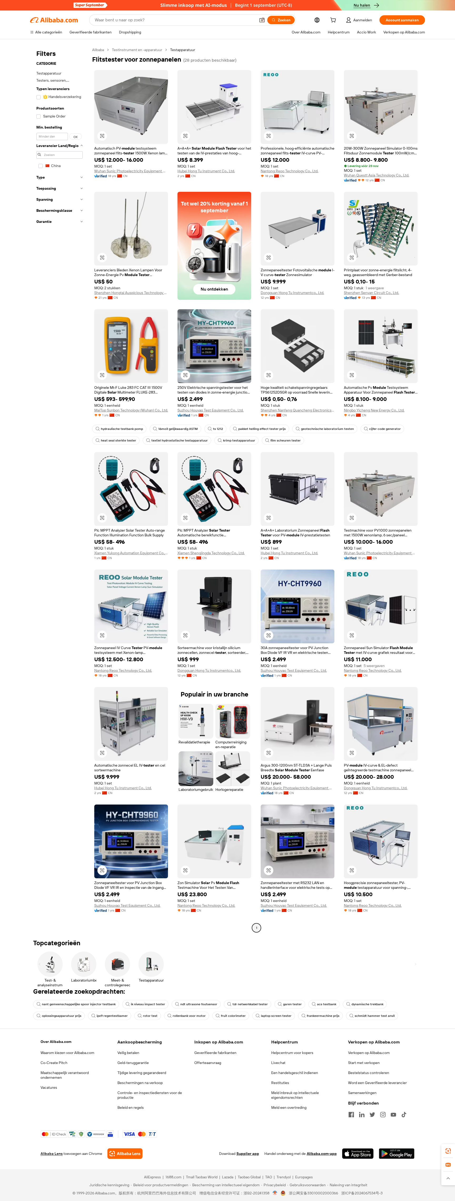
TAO (268, 1177)
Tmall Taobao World (201, 1177)
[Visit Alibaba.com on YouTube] (393, 1114)
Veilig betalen (128, 1053)
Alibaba (98, 50)
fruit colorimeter (233, 1016)
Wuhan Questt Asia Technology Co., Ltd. (376, 175)
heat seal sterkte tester (118, 440)
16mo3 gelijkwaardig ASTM (178, 429)
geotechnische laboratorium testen (327, 429)
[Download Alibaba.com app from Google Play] (396, 1153)
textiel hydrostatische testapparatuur (179, 440)
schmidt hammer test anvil (375, 1016)
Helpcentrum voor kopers (292, 1053)
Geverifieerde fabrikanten (215, 1053)
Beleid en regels (130, 1107)
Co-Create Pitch (54, 1063)
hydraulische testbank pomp (122, 429)
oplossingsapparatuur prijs (61, 1016)
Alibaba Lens (52, 1153)
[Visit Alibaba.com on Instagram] (383, 1114)
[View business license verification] (275, 1193)
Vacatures (49, 1087)
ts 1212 (218, 429)
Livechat (278, 1063)
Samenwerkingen (362, 1093)
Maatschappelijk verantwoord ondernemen (65, 1075)
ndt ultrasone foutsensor (198, 1004)
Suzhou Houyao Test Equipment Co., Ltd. (210, 410)
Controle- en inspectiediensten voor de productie (149, 1095)
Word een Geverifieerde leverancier (377, 1083)
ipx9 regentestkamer (112, 1016)
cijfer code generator (385, 429)
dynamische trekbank (367, 1004)
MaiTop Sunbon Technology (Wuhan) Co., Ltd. (131, 410)
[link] (448, 1151)
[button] (262, 20)
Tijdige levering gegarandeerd (141, 1073)
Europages (304, 1177)
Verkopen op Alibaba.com (369, 1053)
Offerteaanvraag (207, 1063)
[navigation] (59, 489)
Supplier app (247, 1153)
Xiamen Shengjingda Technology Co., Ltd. (211, 553)
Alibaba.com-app (322, 1153)
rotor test (150, 1016)
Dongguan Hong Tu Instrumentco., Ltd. (292, 293)
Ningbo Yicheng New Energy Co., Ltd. (374, 410)
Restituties (280, 1083)
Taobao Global (249, 1177)
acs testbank (326, 1004)
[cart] (334, 21)
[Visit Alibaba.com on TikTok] (404, 1114)
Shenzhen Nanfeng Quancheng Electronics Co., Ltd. (297, 410)
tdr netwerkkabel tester (250, 1004)
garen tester (292, 1004)
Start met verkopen (364, 1063)
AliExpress (152, 1177)
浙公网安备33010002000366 (313, 1193)
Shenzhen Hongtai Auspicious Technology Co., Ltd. (131, 293)
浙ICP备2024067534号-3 (362, 1193)
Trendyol (283, 1177)
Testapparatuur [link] (182, 50)
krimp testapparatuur (239, 440)
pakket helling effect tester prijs (262, 429)
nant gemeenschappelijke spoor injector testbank (79, 1004)
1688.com (173, 1177)
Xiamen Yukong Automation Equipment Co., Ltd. (131, 553)
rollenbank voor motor (189, 1016)
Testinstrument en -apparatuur (137, 50)
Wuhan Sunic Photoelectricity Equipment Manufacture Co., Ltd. (131, 171)
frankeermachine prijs (323, 1016)
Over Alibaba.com (56, 1042)
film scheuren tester (285, 440)
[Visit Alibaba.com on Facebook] (351, 1114)
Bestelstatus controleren (368, 1073)
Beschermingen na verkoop (140, 1083)
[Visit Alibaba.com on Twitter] (372, 1114)
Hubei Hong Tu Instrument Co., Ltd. (206, 171)
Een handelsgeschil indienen (294, 1073)
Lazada (227, 1177)
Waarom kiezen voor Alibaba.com (67, 1053)
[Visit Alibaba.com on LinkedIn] (362, 1114)
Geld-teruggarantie (133, 1063)
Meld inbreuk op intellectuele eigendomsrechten (295, 1095)
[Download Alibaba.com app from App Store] (358, 1153)
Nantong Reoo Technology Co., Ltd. (289, 171)
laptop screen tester (276, 1016)
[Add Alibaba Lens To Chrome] (124, 1153)
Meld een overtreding (288, 1107)
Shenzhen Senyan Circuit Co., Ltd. (371, 293)
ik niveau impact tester (148, 1004)
